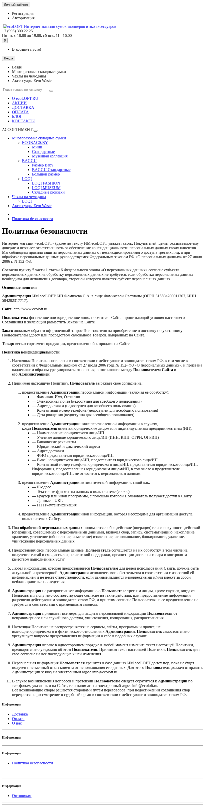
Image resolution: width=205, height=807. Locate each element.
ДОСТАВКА (23, 107)
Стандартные (43, 151)
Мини (37, 147)
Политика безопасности (32, 219)
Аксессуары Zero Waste (32, 206)
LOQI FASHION (46, 183)
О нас (17, 723)
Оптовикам (22, 795)
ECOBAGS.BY (35, 142)
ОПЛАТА (20, 112)
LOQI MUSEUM (46, 188)
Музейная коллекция (50, 156)
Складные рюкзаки (48, 192)
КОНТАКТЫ (23, 121)
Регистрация (23, 13)
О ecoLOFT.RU (25, 98)
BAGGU (29, 160)
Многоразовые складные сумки (39, 138)
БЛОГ (17, 116)
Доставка (20, 714)
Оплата (18, 718)
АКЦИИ (19, 103)
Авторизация (23, 18)
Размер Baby (42, 165)
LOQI (27, 178)
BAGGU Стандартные (51, 169)
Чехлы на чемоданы (29, 197)
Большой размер (46, 174)
